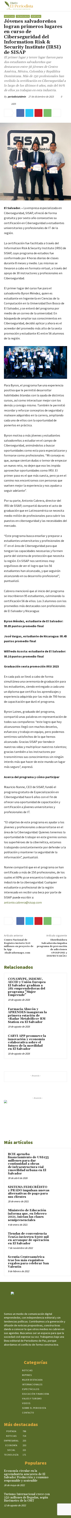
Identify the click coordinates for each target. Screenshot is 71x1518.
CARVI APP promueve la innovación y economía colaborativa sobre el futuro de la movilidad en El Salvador (27, 1042)
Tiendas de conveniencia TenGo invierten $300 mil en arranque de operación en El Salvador (28, 1238)
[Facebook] (20, 113)
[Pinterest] (38, 113)
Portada (36, 16)
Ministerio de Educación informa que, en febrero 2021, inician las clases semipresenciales (27, 1215)
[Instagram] (32, 1351)
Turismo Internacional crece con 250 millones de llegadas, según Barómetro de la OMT (27, 1497)
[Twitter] (29, 113)
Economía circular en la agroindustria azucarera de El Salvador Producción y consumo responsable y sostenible (26, 1476)
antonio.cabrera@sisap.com (23, 902)
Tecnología (23, 16)
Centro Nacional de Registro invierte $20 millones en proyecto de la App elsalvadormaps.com (18, 946)
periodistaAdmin (17, 96)
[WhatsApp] (47, 113)
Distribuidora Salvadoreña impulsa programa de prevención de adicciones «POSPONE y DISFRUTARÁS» (52, 947)
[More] (57, 113)
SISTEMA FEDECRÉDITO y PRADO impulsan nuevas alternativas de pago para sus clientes (28, 1192)
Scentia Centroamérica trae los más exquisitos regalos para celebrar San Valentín (28, 1262)
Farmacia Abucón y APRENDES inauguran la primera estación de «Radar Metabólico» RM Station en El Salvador (27, 1015)
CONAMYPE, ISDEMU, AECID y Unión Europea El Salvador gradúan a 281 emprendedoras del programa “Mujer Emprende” (27, 987)
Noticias (9, 16)
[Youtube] (45, 1351)
